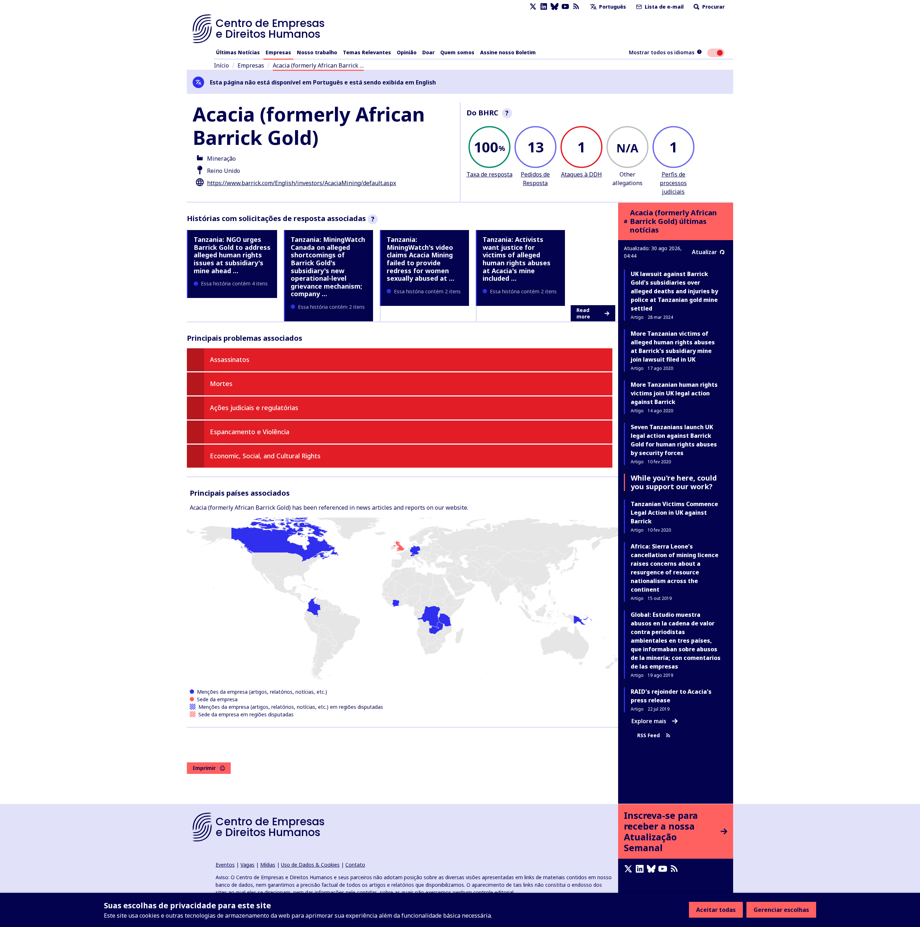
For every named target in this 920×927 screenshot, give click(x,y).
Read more (583, 313)
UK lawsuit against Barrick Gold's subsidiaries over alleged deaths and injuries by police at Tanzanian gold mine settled (674, 291)
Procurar (712, 6)
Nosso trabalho (317, 52)
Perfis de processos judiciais (673, 183)
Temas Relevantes (367, 52)
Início (221, 65)
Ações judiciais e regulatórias (254, 407)
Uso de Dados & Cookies (310, 864)
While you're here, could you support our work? (674, 482)
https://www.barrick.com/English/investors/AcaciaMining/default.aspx (301, 183)
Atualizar (704, 252)
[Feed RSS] (576, 6)
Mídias (267, 864)
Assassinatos (229, 359)
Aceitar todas (716, 910)
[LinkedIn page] (543, 6)
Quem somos (457, 52)
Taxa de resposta (489, 174)
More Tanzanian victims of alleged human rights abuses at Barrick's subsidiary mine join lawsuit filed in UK (673, 346)
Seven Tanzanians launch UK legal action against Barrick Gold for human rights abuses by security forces (674, 440)
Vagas (247, 864)
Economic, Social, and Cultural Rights (265, 455)
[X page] (533, 6)
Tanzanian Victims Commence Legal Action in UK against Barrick (674, 512)
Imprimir (204, 768)
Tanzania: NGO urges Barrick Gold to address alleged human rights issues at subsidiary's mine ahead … (232, 255)
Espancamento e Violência (249, 431)
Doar (428, 52)
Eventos (225, 864)
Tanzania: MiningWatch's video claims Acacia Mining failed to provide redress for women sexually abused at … (420, 259)
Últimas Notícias (238, 52)
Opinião (407, 52)
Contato (355, 864)
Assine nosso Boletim (508, 52)
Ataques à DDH (581, 174)
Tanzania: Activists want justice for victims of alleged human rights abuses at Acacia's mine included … (517, 259)
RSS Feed (648, 735)
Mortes (221, 383)
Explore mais (648, 721)
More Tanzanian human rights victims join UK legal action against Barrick (674, 393)
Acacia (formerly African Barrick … (318, 65)
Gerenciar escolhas (781, 910)
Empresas (278, 52)
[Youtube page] (565, 6)
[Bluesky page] (554, 6)
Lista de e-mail (663, 6)
